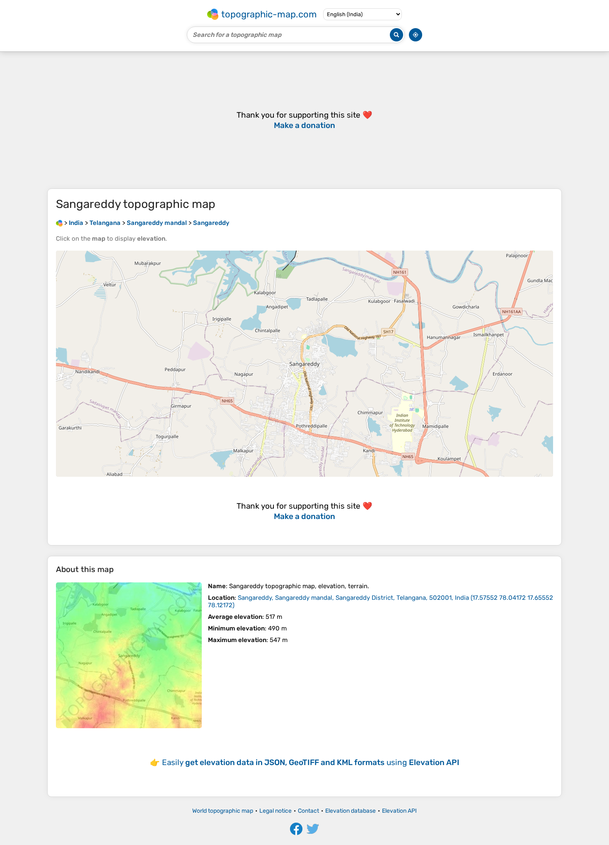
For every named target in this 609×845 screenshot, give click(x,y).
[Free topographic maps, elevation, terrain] (59, 223)
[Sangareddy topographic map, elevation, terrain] (129, 655)
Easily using (310, 762)
